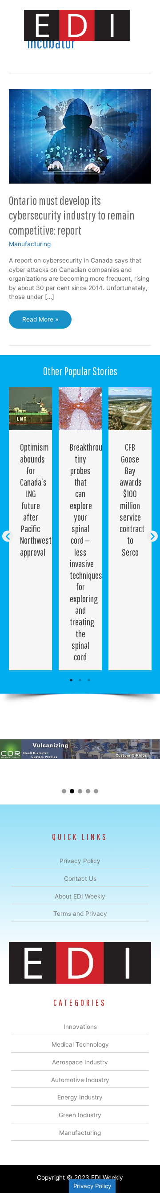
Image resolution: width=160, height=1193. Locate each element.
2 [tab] (80, 680)
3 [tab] (88, 680)
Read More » (41, 322)
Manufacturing (30, 243)
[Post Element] (31, 528)
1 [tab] (71, 680)
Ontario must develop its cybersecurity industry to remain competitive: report (72, 215)
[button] (7, 536)
